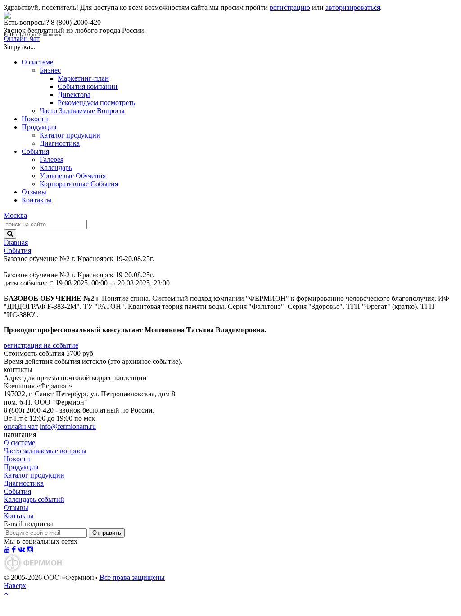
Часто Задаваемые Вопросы (82, 111)
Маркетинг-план (83, 78)
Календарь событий (34, 499)
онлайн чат (21, 426)
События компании (88, 86)
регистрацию (290, 7)
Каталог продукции (70, 135)
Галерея (51, 159)
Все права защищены (132, 577)
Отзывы (34, 192)
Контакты (37, 200)
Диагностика (60, 143)
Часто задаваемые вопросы (45, 451)
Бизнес (50, 70)
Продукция (39, 127)
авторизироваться (352, 7)
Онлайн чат (22, 38)
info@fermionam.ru (68, 426)
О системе (37, 62)
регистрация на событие (41, 345)
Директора (74, 94)
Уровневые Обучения (73, 175)
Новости (35, 119)
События (35, 151)
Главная (16, 242)
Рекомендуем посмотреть (96, 102)
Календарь (56, 167)
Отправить (106, 532)
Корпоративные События (79, 184)
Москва (15, 215)
